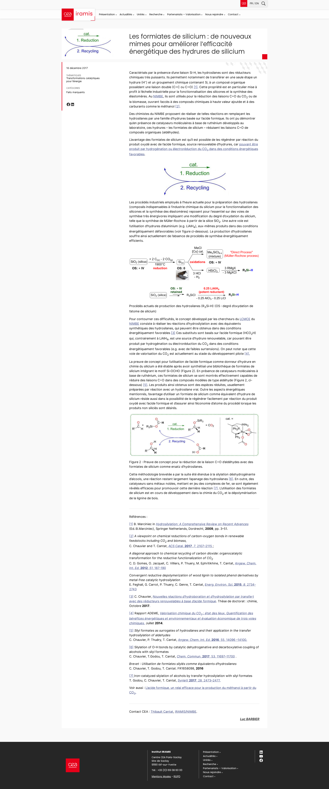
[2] (177, 106)
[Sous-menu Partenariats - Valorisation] (202, 14)
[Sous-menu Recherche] (163, 14)
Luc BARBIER (249, 719)
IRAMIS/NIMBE (185, 711)
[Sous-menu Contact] (240, 14)
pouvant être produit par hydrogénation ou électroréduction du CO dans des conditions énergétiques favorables (193, 149)
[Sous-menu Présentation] (116, 14)
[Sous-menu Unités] (146, 14)
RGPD (177, 776)
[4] (131, 613)
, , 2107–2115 (190, 546)
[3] (173, 333)
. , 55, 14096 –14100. (212, 640)
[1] (196, 87)
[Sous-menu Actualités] (133, 14)
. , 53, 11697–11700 (206, 656)
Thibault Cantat (162, 711)
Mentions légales (161, 776)
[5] (145, 385)
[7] (216, 488)
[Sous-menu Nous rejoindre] (224, 14)
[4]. (247, 353)
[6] (231, 479)
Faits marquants (75, 92)
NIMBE (158, 96)
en (257, 3)
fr (251, 3)
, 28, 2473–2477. (199, 680)
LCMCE (245, 319)
